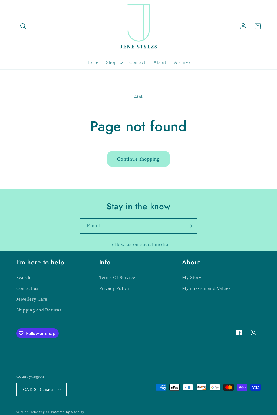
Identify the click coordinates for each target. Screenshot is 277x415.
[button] (23, 26)
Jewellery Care (31, 299)
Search (23, 277)
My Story (192, 277)
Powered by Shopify (67, 412)
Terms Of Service (117, 277)
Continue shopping (138, 159)
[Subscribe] (189, 226)
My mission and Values (206, 288)
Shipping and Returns (38, 310)
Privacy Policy (114, 288)
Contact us (27, 288)
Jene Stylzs (40, 412)
